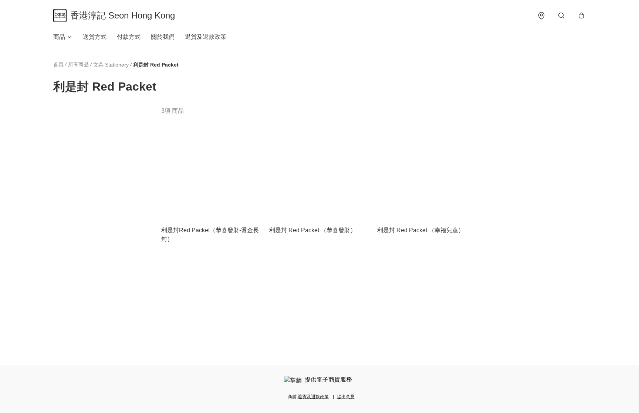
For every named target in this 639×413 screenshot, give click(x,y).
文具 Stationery (111, 65)
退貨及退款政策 (205, 37)
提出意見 (346, 396)
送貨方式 (94, 37)
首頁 (58, 64)
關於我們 (163, 37)
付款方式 (129, 37)
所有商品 (78, 64)
